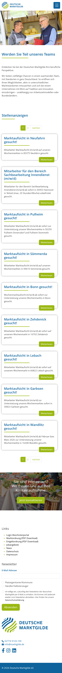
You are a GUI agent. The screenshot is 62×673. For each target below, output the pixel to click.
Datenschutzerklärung (14, 600)
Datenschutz (12, 551)
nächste (36, 127)
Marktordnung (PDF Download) (21, 538)
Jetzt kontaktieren (30, 500)
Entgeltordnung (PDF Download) (22, 541)
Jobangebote (12, 544)
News (9, 548)
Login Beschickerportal (17, 535)
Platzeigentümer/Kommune (18, 582)
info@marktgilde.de (14, 644)
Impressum (12, 554)
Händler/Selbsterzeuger (16, 586)
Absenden (10, 607)
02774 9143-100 (13, 641)
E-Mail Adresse (9, 570)
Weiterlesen (46, 159)
